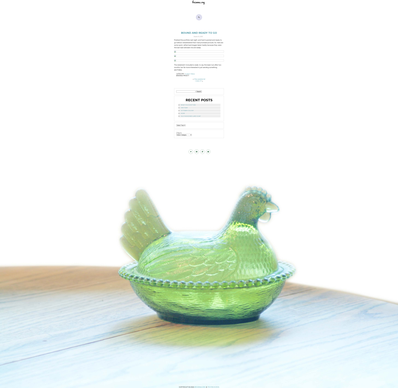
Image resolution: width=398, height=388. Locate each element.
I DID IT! (198, 81)
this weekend (199, 79)
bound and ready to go (199, 32)
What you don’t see (188, 105)
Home (183, 113)
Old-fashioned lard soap (191, 116)
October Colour (187, 110)
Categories (179, 133)
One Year (184, 108)
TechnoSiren (213, 387)
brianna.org (200, 387)
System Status (190, 74)
